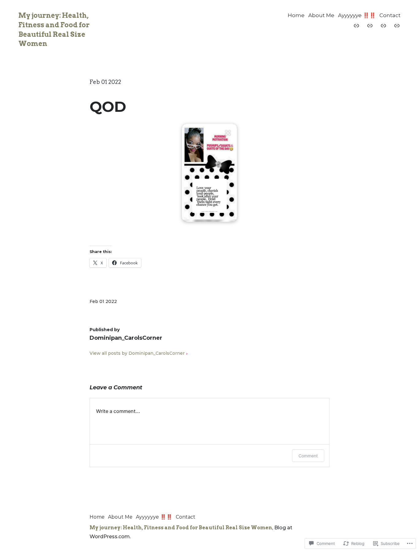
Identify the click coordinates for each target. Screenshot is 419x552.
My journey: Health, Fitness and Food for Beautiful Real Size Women (181, 528)
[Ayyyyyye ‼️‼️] (383, 25)
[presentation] (209, 217)
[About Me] (370, 25)
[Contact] (397, 25)
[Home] (356, 25)
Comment (308, 455)
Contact (390, 15)
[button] (209, 173)
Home (296, 15)
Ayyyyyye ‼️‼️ (357, 15)
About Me (321, 15)
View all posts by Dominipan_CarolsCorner (137, 353)
